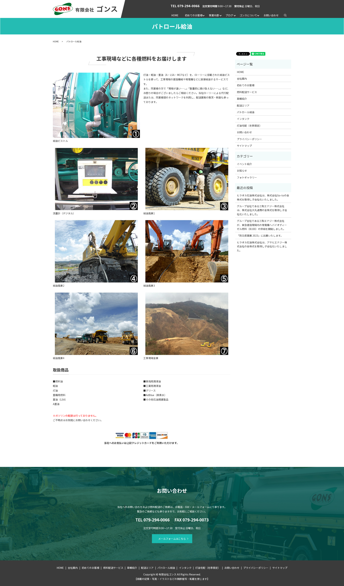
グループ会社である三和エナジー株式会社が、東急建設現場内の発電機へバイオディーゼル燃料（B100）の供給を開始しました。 (262, 225)
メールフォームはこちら (172, 538)
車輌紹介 (242, 98)
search (286, 15)
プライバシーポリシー (249, 139)
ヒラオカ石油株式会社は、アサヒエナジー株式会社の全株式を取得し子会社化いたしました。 (262, 246)
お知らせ (242, 170)
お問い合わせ (271, 15)
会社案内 (242, 78)
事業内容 (214, 15)
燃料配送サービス (247, 92)
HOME (174, 15)
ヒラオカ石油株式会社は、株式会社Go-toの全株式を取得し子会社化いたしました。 (263, 197)
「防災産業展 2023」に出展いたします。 (260, 235)
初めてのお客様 (193, 15)
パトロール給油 (245, 112)
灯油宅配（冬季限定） (249, 125)
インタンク (243, 119)
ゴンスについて (248, 15)
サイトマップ (244, 145)
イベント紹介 (244, 164)
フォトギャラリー (247, 177)
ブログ (229, 15)
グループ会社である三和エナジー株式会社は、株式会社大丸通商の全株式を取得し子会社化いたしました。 (262, 210)
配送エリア (243, 105)
